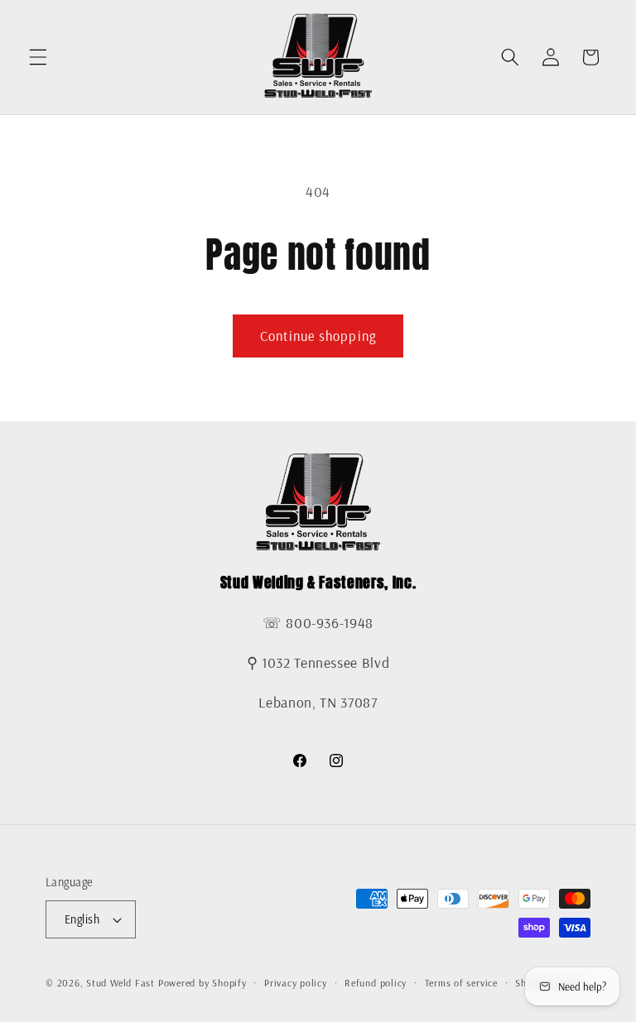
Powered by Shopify (202, 982)
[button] (38, 57)
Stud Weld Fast (120, 982)
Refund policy (375, 982)
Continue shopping (318, 335)
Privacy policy (295, 982)
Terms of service (461, 982)
